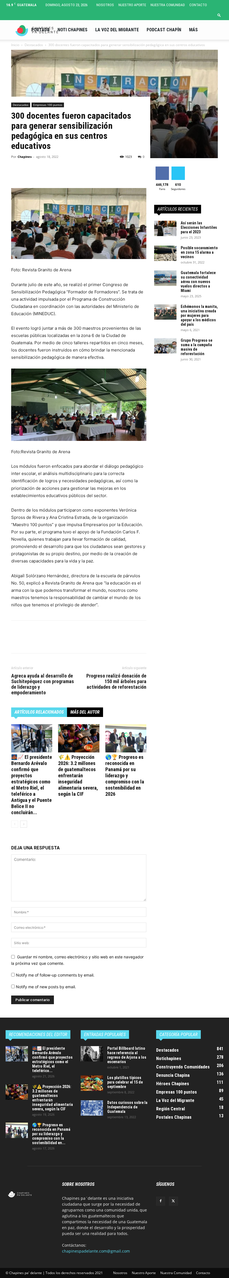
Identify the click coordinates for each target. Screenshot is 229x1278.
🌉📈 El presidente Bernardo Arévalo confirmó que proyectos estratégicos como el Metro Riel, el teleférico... (52, 1059)
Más (193, 29)
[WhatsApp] (55, 172)
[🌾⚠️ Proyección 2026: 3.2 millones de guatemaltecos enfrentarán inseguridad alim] (78, 738)
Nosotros (105, 5)
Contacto (198, 5)
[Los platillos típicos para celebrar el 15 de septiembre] (92, 1083)
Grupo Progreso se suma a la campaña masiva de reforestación (196, 347)
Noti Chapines (72, 29)
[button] (219, 15)
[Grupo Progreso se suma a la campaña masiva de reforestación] (165, 345)
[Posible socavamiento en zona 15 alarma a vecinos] (165, 253)
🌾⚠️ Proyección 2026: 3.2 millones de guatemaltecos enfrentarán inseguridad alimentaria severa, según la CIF (78, 775)
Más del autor (85, 712)
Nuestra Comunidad (168, 5)
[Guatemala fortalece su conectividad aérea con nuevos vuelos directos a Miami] (165, 278)
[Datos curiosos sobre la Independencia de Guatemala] (92, 1108)
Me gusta (162, 169)
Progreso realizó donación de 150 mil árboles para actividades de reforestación (116, 681)
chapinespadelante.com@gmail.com (96, 1251)
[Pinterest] (42, 172)
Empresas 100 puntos (47, 105)
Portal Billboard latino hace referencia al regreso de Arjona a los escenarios (126, 1055)
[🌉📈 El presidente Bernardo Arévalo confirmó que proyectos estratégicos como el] (31, 738)
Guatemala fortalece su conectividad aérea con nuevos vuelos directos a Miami (198, 281)
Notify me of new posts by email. (46, 986)
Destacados (20, 105)
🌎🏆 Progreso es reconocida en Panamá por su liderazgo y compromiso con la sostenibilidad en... (51, 1134)
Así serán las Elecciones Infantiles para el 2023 (199, 227)
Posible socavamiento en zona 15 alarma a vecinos (199, 252)
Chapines (25, 157)
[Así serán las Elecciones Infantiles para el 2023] (165, 228)
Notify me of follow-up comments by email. (55, 975)
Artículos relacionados (39, 712)
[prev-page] (14, 824)
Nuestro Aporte (132, 5)
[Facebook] (16, 172)
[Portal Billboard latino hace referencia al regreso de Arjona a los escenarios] (92, 1053)
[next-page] (23, 824)
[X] (29, 172)
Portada (40, 29)
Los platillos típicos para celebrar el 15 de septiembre (125, 1082)
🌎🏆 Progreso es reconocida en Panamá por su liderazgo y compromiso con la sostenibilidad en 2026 (124, 775)
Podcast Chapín (164, 29)
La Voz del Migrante (117, 29)
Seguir (178, 169)
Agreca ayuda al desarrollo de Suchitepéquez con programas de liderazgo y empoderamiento (42, 684)
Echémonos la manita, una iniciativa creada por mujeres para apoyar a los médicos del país (199, 315)
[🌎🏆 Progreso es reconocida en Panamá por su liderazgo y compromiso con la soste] (125, 738)
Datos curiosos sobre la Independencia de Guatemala (127, 1107)
